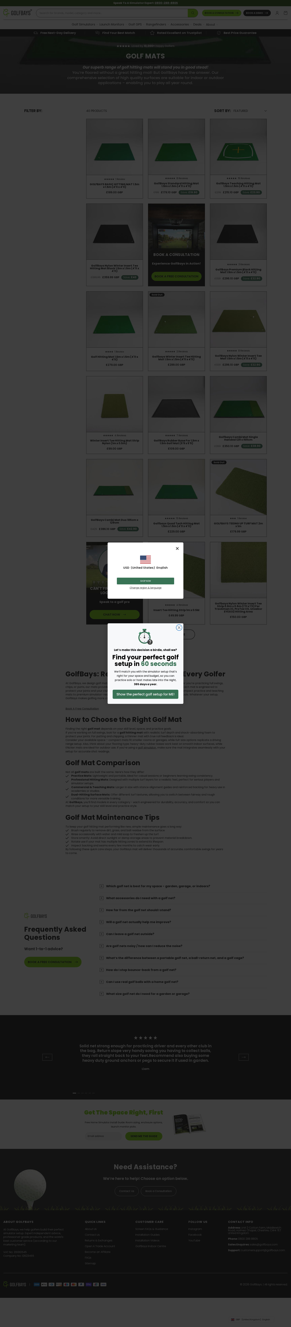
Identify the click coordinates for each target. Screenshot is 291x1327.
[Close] (177, 548)
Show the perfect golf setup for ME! (145, 694)
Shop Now (145, 580)
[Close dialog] (179, 628)
